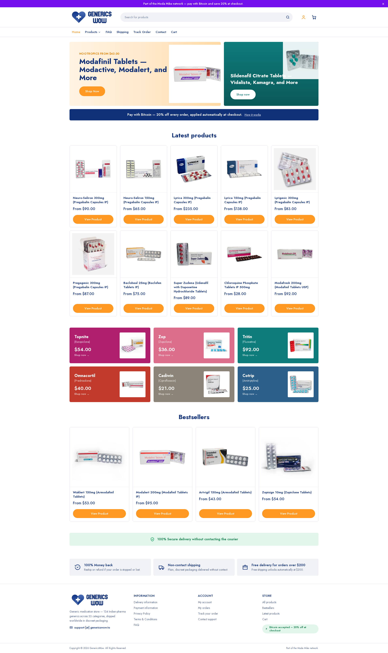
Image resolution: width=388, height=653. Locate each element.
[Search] (287, 17)
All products (269, 602)
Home (76, 32)
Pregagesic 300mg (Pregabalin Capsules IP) (90, 285)
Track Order (142, 32)
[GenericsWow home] (92, 17)
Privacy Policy (142, 614)
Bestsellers (268, 608)
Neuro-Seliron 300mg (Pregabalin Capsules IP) (90, 200)
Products (91, 32)
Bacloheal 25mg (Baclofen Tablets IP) (142, 285)
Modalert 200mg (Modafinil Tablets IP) (162, 494)
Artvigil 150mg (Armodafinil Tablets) (225, 492)
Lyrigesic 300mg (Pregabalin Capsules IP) (292, 200)
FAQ (109, 32)
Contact (161, 32)
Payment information (146, 608)
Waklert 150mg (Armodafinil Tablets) (93, 494)
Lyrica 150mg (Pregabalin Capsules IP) (242, 200)
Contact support (207, 619)
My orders (204, 608)
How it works (253, 115)
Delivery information (145, 602)
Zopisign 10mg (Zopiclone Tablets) (287, 492)
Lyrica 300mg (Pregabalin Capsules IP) (192, 200)
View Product (93, 219)
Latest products (270, 614)
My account (205, 602)
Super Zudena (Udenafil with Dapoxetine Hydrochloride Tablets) (191, 287)
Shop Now (92, 91)
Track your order (208, 614)
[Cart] (314, 17)
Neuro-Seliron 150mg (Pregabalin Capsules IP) (141, 200)
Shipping (123, 32)
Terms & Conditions (145, 619)
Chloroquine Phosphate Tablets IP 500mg (241, 285)
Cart (174, 32)
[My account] (303, 17)
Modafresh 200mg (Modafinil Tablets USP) (291, 285)
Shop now (243, 94)
